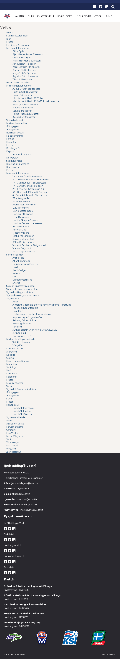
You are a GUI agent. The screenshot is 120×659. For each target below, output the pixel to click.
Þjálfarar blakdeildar (16, 123)
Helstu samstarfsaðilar (18, 82)
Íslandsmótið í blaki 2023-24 (27, 98)
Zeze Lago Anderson (23, 251)
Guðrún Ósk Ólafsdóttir (25, 92)
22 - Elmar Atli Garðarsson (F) (28, 189)
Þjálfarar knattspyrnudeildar (21, 339)
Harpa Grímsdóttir (22, 95)
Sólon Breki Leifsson (23, 242)
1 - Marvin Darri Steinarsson (27, 176)
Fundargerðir (13, 148)
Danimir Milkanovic (22, 214)
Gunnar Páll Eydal (22, 57)
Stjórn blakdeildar (15, 120)
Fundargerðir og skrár (18, 45)
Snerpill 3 (112, 654)
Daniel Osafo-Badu (22, 210)
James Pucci (19, 229)
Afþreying (11, 351)
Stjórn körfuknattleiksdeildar (21, 389)
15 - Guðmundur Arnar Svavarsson (30, 179)
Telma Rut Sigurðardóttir (25, 113)
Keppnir (10, 151)
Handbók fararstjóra (23, 408)
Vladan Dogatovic (22, 248)
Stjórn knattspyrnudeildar (20, 292)
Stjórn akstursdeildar (17, 35)
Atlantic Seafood (21, 261)
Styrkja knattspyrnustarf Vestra (23, 295)
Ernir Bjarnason (20, 217)
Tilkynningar (12, 442)
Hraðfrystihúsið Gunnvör (25, 264)
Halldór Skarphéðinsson (25, 220)
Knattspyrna (45, 16)
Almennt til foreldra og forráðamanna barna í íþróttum (41, 304)
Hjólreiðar (83, 16)
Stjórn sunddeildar (16, 417)
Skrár (9, 439)
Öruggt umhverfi (21, 336)
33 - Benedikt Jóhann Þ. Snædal (29, 192)
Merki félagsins (14, 436)
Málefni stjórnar (14, 383)
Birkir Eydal (18, 51)
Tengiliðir (17, 326)
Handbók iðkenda (22, 414)
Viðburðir (11, 448)
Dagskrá (10, 354)
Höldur (16, 267)
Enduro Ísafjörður (21, 154)
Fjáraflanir (17, 311)
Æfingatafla (12, 129)
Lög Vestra (12, 433)
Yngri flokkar (13, 298)
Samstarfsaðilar (14, 254)
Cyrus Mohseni (20, 207)
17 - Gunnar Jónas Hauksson (27, 185)
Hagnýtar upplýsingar (18, 361)
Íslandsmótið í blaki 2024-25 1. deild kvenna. (35, 101)
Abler (15, 301)
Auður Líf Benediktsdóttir (26, 88)
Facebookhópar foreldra (25, 308)
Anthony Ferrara (21, 201)
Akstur (20, 16)
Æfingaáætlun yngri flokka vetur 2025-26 (34, 329)
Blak (31, 16)
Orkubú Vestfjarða (22, 279)
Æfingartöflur (13, 451)
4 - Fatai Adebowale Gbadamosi (29, 195)
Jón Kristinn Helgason (24, 63)
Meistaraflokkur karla (17, 48)
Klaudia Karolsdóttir (22, 107)
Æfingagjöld (13, 126)
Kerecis (16, 273)
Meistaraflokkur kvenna (19, 85)
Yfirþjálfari (17, 345)
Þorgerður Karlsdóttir (23, 117)
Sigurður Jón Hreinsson (25, 76)
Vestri (98, 16)
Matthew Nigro (20, 232)
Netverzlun (12, 157)
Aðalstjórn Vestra (15, 423)
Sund (108, 16)
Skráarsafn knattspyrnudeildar (22, 289)
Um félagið (12, 445)
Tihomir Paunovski (22, 79)
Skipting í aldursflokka (24, 320)
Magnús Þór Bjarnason (24, 73)
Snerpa (16, 282)
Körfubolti (64, 16)
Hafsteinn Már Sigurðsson (26, 60)
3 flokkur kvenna (21, 342)
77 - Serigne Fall (21, 198)
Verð (8, 370)
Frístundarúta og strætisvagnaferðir (31, 314)
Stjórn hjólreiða (14, 160)
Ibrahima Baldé (20, 226)
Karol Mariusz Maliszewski (26, 67)
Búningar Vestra (15, 132)
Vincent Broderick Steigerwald (29, 245)
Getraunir (11, 430)
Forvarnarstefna (14, 426)
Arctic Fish (18, 257)
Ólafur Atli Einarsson (23, 236)
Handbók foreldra (21, 411)
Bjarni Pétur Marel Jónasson (27, 54)
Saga (9, 386)
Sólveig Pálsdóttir (22, 110)
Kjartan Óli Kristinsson (24, 70)
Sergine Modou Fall (23, 239)
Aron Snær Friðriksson (24, 204)
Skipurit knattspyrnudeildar (20, 286)
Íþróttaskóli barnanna (17, 164)
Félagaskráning (14, 135)
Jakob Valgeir (19, 270)
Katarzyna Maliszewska (25, 104)
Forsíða (10, 139)
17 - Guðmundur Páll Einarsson (29, 182)
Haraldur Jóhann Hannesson (27, 223)
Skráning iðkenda (21, 323)
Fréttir (9, 42)
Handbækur (12, 405)
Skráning (11, 367)
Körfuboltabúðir (14, 348)
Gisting (10, 358)
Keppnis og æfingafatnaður (27, 317)
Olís (14, 276)
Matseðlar (11, 364)
